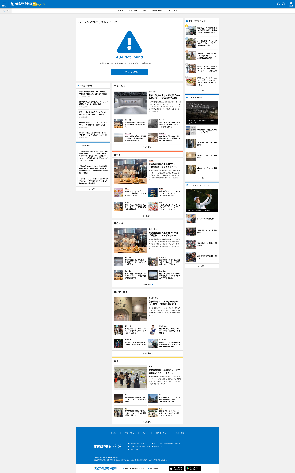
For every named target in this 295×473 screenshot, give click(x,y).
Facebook (278, 4)
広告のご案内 (133, 449)
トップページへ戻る (129, 72)
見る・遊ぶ (133, 10)
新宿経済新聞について (136, 443)
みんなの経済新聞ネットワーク (105, 468)
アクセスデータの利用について (139, 446)
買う (145, 10)
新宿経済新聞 (21, 4)
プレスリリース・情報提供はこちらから (166, 443)
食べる (120, 10)
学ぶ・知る (173, 10)
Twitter (283, 4)
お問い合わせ (157, 446)
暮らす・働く (157, 10)
